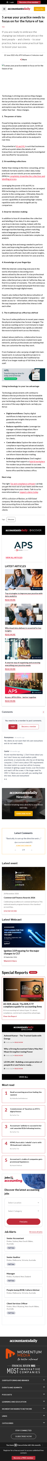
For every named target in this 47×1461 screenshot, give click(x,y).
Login (12, 2)
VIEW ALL (23, 1077)
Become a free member (28, 2)
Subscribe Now (23, 814)
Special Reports (19, 972)
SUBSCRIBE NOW (23, 1436)
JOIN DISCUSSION (23, 846)
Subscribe (39, 9)
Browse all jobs (35, 1232)
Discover (11, 519)
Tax (3, 27)
